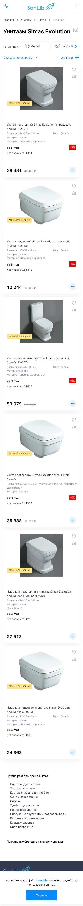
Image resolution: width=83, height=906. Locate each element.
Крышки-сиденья (22, 822)
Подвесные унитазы (24, 809)
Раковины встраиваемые (27, 818)
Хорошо (41, 895)
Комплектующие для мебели (30, 792)
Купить (72, 170)
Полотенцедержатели (25, 784)
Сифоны (15, 801)
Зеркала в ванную (22, 788)
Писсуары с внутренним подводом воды (38, 814)
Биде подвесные (21, 826)
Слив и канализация (24, 797)
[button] (75, 46)
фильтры (67, 57)
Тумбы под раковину (24, 805)
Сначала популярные (17, 57)
